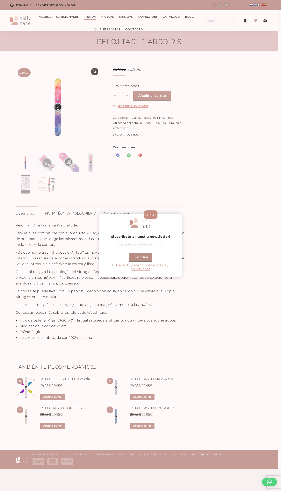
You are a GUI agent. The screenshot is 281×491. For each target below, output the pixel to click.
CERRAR (150, 215)
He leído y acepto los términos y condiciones (142, 267)
